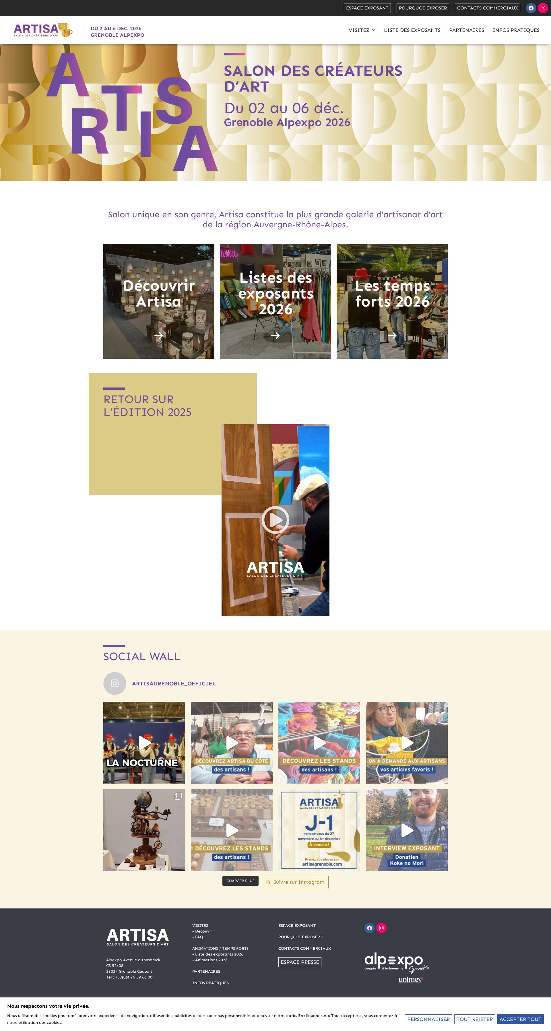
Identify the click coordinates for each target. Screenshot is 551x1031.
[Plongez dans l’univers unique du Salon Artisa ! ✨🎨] (319, 743)
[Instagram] (543, 8)
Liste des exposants (412, 30)
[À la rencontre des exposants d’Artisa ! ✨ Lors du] (407, 743)
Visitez (359, 30)
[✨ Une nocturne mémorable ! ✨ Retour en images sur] (144, 743)
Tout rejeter (475, 1019)
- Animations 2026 (210, 960)
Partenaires (466, 30)
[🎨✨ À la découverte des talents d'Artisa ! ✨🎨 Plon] (232, 830)
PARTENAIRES (206, 971)
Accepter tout (521, 1019)
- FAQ (197, 937)
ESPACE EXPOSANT (297, 925)
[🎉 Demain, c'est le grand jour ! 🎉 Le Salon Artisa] (319, 830)
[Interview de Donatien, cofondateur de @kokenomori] (407, 830)
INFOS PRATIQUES (210, 982)
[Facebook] (531, 8)
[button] (275, 520)
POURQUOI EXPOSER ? (300, 937)
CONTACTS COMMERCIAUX (304, 948)
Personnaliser (428, 1019)
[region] (275, 1014)
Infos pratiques (516, 30)
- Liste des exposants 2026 (217, 954)
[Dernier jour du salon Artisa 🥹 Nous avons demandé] (232, 743)
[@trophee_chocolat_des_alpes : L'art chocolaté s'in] (144, 830)
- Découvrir (203, 931)
